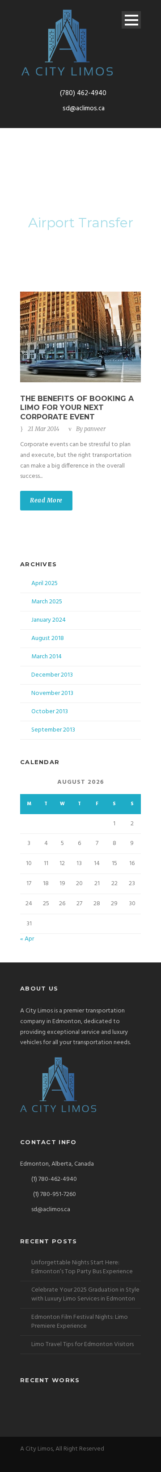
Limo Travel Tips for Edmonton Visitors (82, 1344)
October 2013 (49, 712)
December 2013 (52, 675)
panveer (95, 429)
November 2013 (52, 693)
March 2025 (46, 602)
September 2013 (53, 730)
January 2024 (48, 620)
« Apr (27, 939)
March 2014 (46, 657)
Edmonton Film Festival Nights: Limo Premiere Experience (79, 1321)
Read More (46, 500)
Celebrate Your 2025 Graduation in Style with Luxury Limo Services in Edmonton (85, 1294)
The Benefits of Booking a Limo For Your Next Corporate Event (77, 408)
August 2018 (47, 638)
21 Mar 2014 (43, 429)
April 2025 (44, 583)
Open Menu (131, 20)
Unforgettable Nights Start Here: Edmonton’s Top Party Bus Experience (82, 1267)
